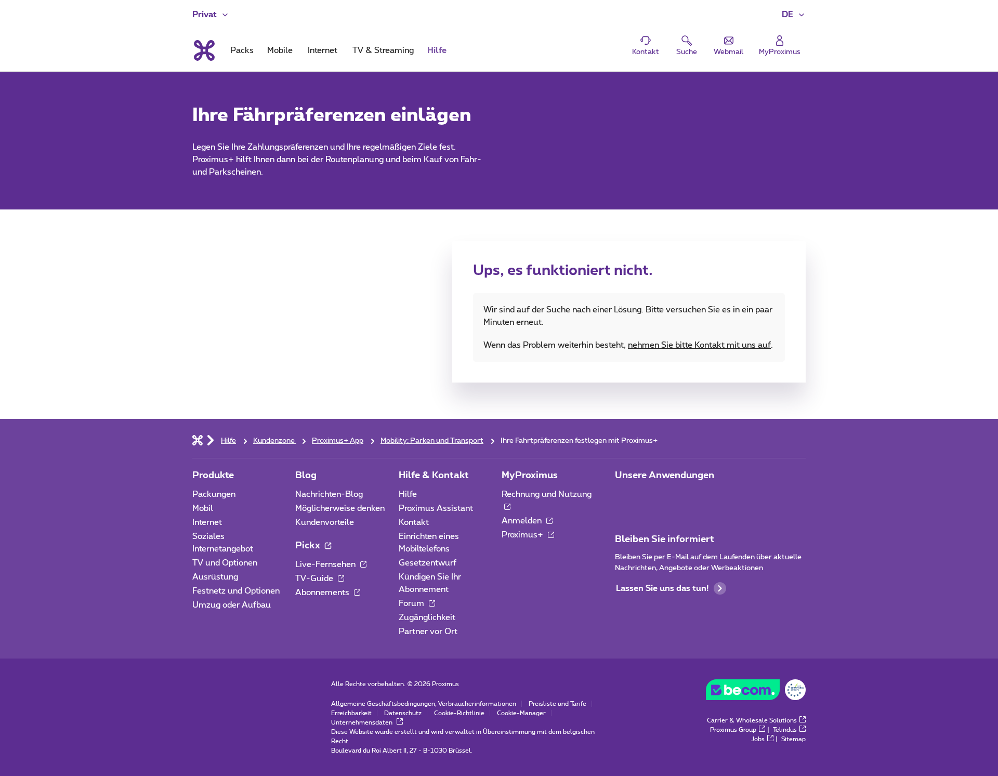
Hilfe (408, 494)
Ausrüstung (215, 577)
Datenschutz (403, 713)
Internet (207, 522)
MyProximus (530, 475)
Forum (412, 603)
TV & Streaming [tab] (383, 50)
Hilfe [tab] (437, 50)
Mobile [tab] (280, 50)
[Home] (197, 440)
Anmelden (523, 521)
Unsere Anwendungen (664, 475)
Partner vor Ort (428, 631)
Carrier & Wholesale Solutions (752, 720)
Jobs (758, 739)
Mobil (202, 508)
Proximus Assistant (436, 508)
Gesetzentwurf (427, 563)
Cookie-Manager (521, 713)
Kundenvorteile (324, 522)
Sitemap (793, 739)
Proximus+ (523, 535)
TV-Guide (315, 578)
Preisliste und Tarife (557, 704)
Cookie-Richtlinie (459, 713)
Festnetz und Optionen (236, 591)
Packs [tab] (242, 50)
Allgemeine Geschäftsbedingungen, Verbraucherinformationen (423, 704)
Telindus (785, 730)
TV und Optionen (224, 563)
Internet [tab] (322, 50)
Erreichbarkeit (351, 713)
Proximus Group (733, 730)
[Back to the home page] (203, 50)
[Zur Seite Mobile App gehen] (624, 497)
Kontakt (414, 522)
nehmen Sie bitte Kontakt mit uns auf (699, 345)
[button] (794, 14)
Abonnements (323, 592)
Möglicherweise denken (340, 508)
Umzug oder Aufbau (231, 605)
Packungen (213, 494)
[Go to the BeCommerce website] (756, 692)
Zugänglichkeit (427, 617)
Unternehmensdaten (362, 722)
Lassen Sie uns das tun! (662, 588)
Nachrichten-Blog (329, 494)
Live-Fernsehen (326, 564)
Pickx (308, 545)
